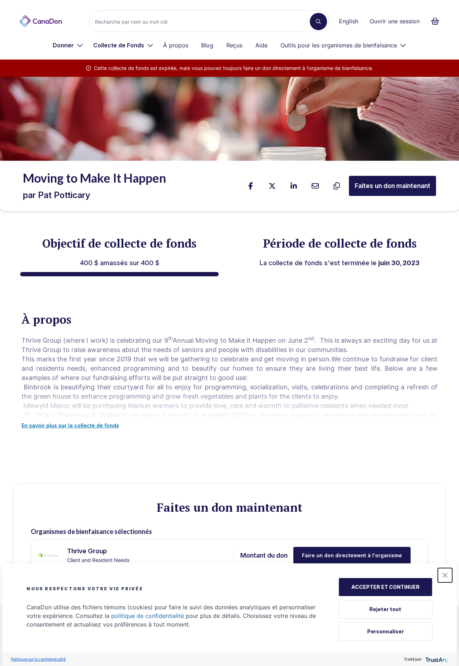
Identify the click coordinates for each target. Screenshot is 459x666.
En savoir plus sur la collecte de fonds (70, 425)
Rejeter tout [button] (385, 609)
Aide (261, 45)
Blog (207, 45)
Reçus (234, 45)
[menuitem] (68, 45)
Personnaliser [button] (385, 631)
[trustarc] (435, 659)
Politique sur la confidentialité (38, 659)
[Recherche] (318, 21)
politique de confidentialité (147, 615)
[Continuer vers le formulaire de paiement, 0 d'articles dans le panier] (437, 21)
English (348, 21)
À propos (175, 45)
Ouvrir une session (395, 21)
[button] (445, 575)
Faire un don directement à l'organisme (352, 555)
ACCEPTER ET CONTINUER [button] (385, 587)
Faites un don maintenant (392, 185)
